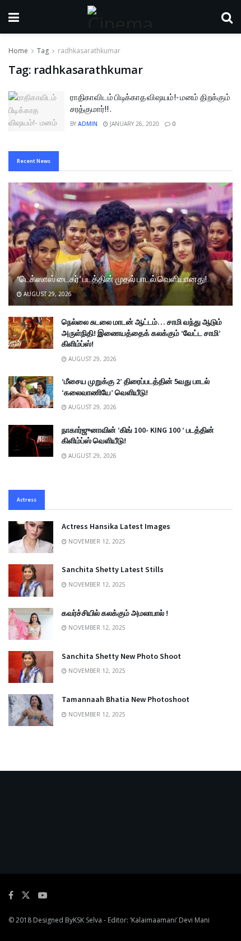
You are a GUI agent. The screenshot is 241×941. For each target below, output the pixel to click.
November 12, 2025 (96, 541)
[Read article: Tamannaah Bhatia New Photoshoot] (30, 710)
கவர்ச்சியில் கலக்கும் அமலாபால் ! (115, 613)
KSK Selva (87, 920)
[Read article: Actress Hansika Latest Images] (30, 537)
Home (18, 50)
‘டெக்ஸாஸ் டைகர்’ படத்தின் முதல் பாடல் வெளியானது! (112, 278)
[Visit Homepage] (119, 17)
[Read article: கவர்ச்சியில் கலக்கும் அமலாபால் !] (30, 624)
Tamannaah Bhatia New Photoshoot (125, 699)
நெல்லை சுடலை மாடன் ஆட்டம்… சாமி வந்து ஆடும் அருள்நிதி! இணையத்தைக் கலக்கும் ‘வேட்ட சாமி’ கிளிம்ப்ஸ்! (142, 333)
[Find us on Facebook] (10, 895)
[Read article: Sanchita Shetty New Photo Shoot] (30, 667)
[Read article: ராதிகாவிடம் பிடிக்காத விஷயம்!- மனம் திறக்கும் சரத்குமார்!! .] (36, 111)
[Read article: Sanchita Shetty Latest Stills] (30, 580)
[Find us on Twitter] (25, 895)
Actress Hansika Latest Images (116, 526)
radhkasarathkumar (89, 50)
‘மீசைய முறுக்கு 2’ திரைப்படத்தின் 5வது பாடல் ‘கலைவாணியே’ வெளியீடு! (136, 386)
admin (88, 124)
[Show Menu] (13, 17)
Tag (43, 50)
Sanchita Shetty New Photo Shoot (121, 656)
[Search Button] (227, 17)
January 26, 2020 (133, 124)
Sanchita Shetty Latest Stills (113, 569)
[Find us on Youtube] (42, 895)
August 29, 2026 (47, 294)
